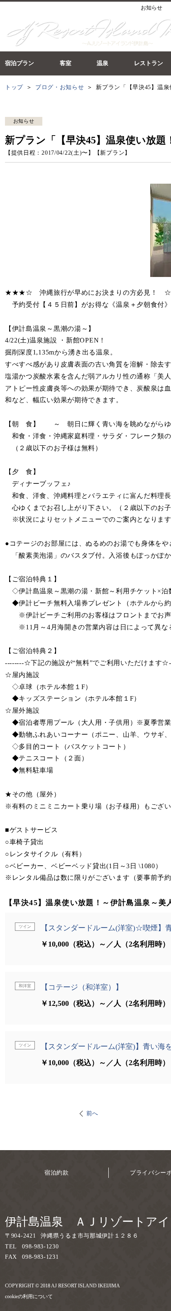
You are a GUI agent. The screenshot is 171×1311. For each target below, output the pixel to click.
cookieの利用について (29, 1296)
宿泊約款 (56, 1173)
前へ (92, 1113)
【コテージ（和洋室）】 (82, 987)
